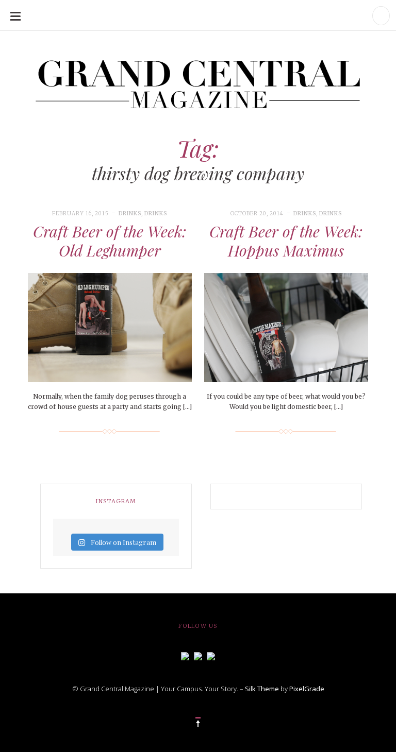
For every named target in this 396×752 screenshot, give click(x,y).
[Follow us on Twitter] (198, 655)
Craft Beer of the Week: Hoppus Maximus (285, 241)
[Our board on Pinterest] (211, 655)
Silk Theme (262, 688)
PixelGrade (306, 688)
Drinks (130, 213)
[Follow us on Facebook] (185, 655)
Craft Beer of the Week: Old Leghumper (109, 241)
